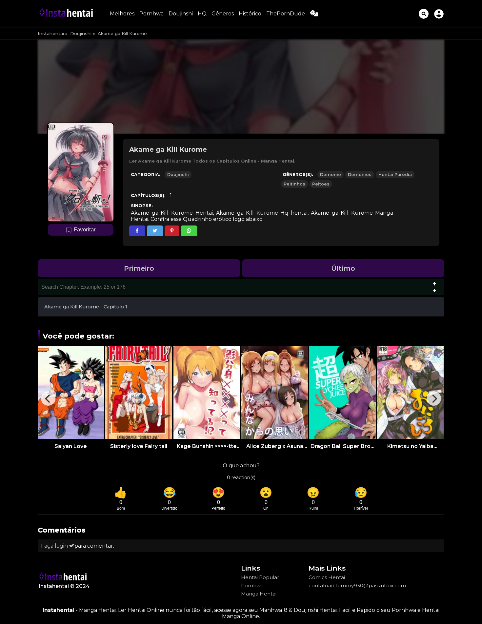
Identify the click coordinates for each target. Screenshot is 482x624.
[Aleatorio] (314, 14)
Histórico (250, 13)
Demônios (360, 174)
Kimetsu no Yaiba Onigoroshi (410, 446)
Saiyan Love (70, 446)
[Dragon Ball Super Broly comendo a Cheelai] (342, 392)
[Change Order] (434, 287)
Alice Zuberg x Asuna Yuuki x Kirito (274, 446)
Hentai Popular (260, 577)
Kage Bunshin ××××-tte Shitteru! (207, 446)
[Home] (67, 13)
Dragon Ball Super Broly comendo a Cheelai (343, 446)
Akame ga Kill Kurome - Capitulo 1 (85, 307)
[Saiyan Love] (70, 392)
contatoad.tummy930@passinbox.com (357, 585)
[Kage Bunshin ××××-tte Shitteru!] (206, 392)
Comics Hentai (327, 577)
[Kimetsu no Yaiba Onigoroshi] (410, 392)
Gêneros (222, 13)
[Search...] (424, 14)
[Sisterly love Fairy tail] (138, 392)
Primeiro (139, 268)
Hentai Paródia (395, 174)
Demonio (330, 174)
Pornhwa (151, 13)
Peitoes (321, 184)
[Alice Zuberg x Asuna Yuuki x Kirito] (274, 392)
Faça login (55, 546)
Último (343, 268)
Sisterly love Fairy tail (138, 446)
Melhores (122, 13)
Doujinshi (181, 13)
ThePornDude (285, 13)
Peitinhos (294, 184)
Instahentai (51, 33)
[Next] (434, 398)
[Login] (438, 13)
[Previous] (48, 398)
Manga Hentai (258, 594)
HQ (202, 13)
